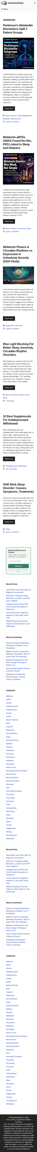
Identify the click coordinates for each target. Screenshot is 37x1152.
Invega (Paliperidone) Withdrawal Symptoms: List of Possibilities (17, 645)
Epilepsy (9, 744)
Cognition (9, 727)
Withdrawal (23, 466)
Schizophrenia (11, 808)
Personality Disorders (14, 791)
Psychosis (10, 801)
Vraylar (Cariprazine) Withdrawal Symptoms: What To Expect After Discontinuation (18, 654)
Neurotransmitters (12, 781)
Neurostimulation (12, 777)
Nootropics (10, 784)
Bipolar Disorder (12, 720)
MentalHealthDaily (15, 3)
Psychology (10, 798)
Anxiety (9, 713)
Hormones (22, 229)
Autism (8, 716)
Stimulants (10, 818)
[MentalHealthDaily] (4, 3)
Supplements (11, 828)
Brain (7, 116)
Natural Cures (24, 395)
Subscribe (18, 566)
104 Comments (11, 469)
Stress (8, 822)
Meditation (10, 761)
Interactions (10, 757)
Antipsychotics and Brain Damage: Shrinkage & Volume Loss (17, 662)
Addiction (9, 696)
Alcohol (8, 703)
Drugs (8, 737)
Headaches (10, 750)
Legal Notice (21, 1119)
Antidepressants (12, 466)
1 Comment (10, 401)
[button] (35, 3)
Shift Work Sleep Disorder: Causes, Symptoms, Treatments (18, 488)
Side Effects (10, 811)
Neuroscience (16, 119)
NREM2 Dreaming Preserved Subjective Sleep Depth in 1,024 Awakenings (18, 623)
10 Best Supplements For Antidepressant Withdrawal (17, 420)
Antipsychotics (11, 710)
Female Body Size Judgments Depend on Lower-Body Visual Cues (17, 615)
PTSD (8, 805)
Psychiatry (10, 794)
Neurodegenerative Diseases (16, 771)
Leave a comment (12, 122)
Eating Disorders (12, 740)
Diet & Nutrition (11, 733)
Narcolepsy (10, 764)
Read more (9, 109)
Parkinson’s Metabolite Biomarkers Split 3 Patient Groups (18, 29)
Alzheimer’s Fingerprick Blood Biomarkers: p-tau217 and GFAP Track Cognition (18, 598)
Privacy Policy (11, 1119)
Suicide (8, 825)
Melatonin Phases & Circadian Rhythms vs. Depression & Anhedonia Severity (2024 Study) (18, 254)
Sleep (29, 229)
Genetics (13, 116)
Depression (10, 326)
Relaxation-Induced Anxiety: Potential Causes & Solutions (16, 676)
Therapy (9, 832)
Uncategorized (11, 835)
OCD (8, 788)
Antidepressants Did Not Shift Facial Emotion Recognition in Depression (17, 606)
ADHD (8, 699)
